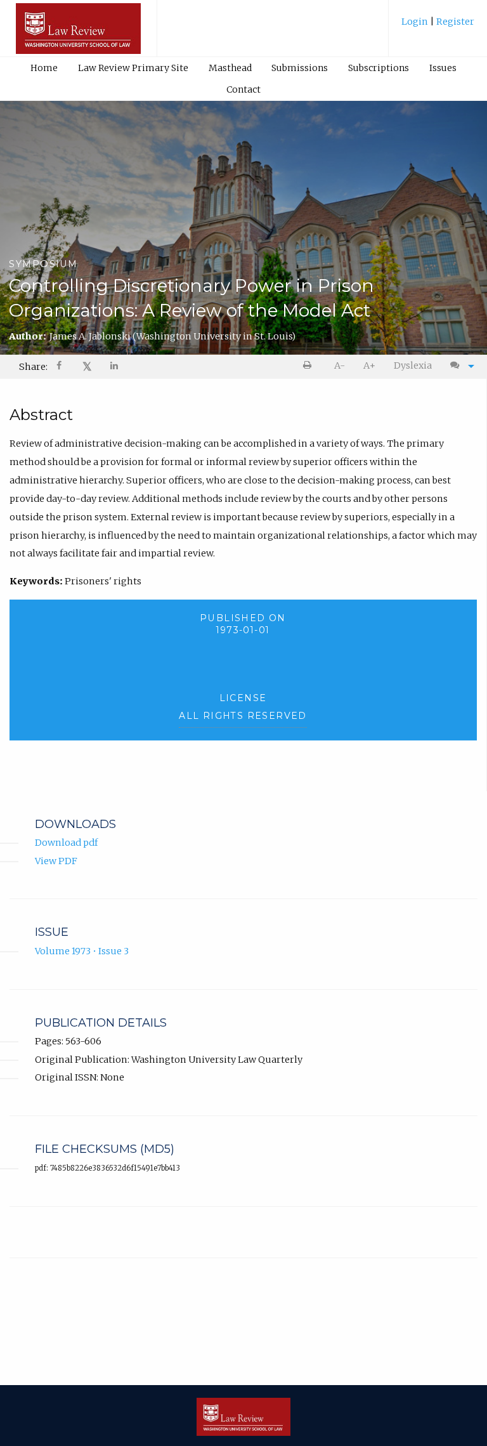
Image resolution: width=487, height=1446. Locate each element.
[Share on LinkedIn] (115, 367)
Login (415, 21)
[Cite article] (459, 366)
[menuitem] (437, 26)
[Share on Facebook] (60, 367)
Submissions (299, 68)
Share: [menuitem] (33, 366)
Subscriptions (378, 68)
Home (44, 68)
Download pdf (66, 842)
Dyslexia (413, 365)
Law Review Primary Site (133, 68)
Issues (443, 68)
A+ (369, 365)
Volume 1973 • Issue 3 (82, 951)
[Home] (78, 34)
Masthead (230, 68)
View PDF (56, 861)
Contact (243, 89)
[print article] (309, 366)
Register (454, 21)
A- (339, 365)
